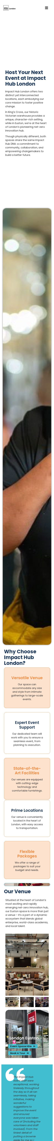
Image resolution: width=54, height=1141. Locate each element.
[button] (8, 964)
